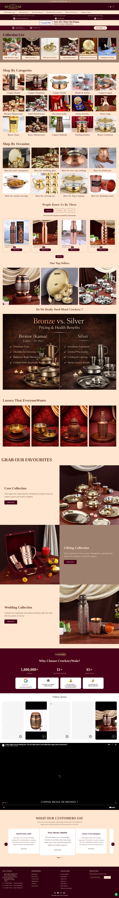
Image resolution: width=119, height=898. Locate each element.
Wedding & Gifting (86, 12)
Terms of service (35, 878)
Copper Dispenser (64, 874)
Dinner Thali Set (64, 885)
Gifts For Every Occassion (66, 888)
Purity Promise (35, 885)
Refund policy (35, 874)
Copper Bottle (64, 876)
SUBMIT (107, 877)
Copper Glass (63, 878)
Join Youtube (99, 28)
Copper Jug (63, 881)
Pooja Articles (64, 883)
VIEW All (59, 256)
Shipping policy (35, 881)
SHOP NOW (10, 502)
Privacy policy (35, 876)
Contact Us (34, 883)
